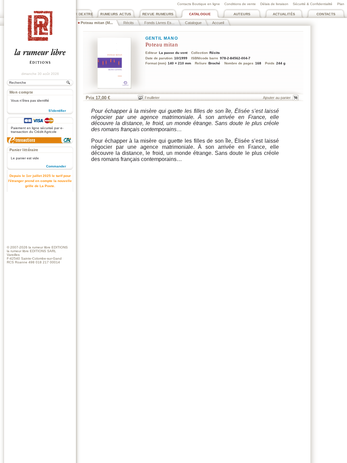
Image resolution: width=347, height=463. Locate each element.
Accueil (218, 23)
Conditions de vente (240, 4)
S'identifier (57, 111)
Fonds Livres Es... (159, 23)
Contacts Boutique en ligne (198, 4)
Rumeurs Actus (115, 14)
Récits (128, 23)
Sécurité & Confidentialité (312, 4)
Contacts (326, 14)
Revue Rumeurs (158, 14)
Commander (56, 166)
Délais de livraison (274, 4)
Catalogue (200, 14)
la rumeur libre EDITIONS (48, 247)
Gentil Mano (161, 38)
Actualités (284, 14)
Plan (340, 4)
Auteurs (242, 14)
